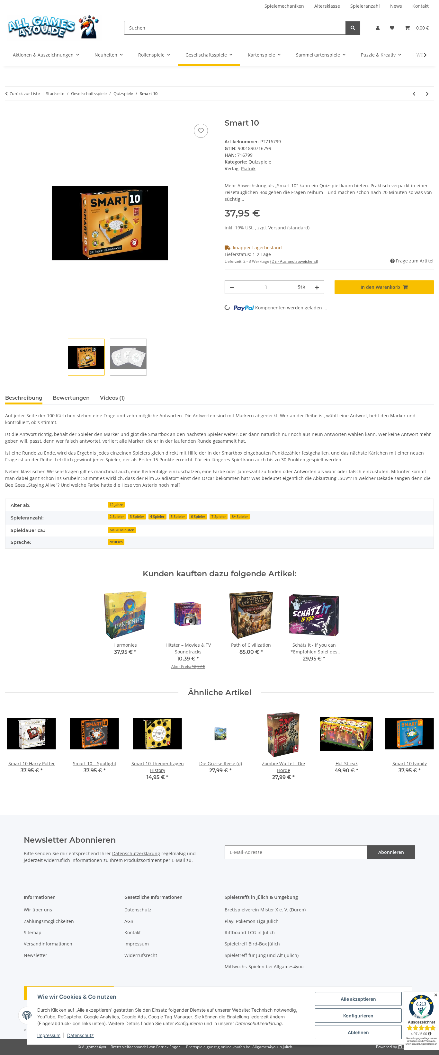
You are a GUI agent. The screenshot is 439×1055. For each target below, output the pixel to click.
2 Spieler (117, 516)
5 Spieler (178, 516)
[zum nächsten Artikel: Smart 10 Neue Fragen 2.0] (427, 94)
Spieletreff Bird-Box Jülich (252, 944)
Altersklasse (327, 6)
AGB (128, 921)
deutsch (116, 542)
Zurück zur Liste (25, 93)
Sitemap (32, 932)
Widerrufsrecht (140, 955)
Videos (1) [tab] (112, 398)
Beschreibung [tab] (23, 398)
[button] (378, 28)
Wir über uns (38, 910)
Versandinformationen (48, 944)
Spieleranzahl (365, 6)
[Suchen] (352, 28)
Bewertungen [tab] (71, 398)
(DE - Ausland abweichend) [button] (294, 261)
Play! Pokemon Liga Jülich (252, 921)
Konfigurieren (358, 1015)
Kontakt (420, 6)
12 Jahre (116, 504)
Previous (16, 748)
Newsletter (35, 955)
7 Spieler (218, 516)
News (396, 6)
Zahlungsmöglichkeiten (49, 921)
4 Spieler (157, 516)
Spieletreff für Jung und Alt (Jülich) (262, 955)
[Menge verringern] (232, 287)
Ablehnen (358, 1032)
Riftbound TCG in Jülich (250, 932)
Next (423, 748)
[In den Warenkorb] (10, 115)
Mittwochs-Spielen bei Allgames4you (264, 966)
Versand (277, 228)
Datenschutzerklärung (136, 853)
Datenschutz (80, 1035)
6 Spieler (198, 516)
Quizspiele (259, 162)
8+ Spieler (240, 516)
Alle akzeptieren (358, 999)
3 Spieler (137, 516)
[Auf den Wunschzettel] (201, 131)
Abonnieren (391, 852)
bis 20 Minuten (122, 530)
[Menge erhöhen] (317, 287)
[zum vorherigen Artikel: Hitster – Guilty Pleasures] (414, 94)
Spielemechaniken (284, 6)
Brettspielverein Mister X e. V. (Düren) (265, 910)
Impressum (48, 1035)
